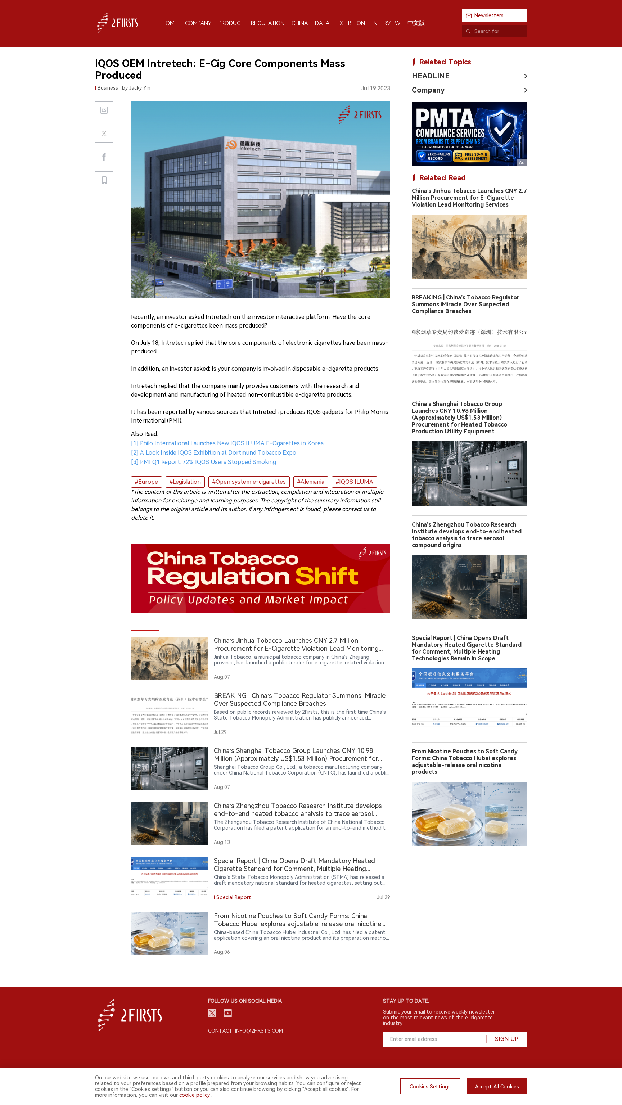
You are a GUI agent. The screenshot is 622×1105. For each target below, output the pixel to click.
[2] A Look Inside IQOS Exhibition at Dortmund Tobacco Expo (213, 452)
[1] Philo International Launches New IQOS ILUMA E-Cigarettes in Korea (227, 443)
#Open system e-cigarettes (249, 481)
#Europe (146, 481)
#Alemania (310, 481)
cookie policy (194, 1095)
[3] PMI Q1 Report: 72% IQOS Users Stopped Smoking (203, 462)
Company (428, 90)
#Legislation (185, 481)
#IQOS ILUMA (354, 481)
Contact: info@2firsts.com (245, 1031)
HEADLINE (431, 76)
